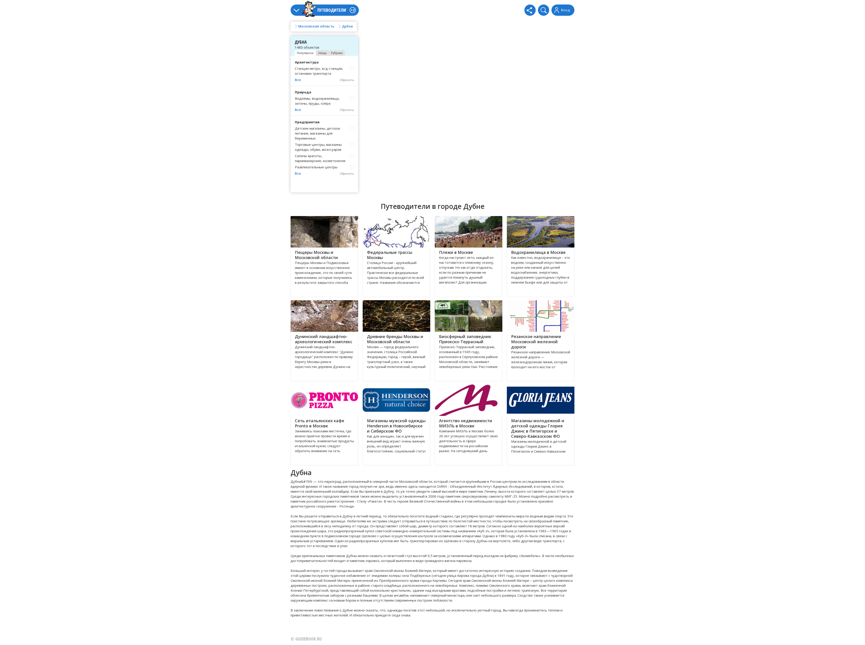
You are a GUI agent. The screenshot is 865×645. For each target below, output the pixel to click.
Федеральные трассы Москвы (389, 255)
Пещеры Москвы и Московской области (316, 255)
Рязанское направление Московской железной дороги (536, 342)
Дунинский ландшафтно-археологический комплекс (323, 339)
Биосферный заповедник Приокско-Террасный (465, 339)
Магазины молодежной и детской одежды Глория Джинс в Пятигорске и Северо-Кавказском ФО (537, 428)
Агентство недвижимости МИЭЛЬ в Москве (465, 423)
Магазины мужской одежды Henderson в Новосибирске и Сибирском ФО (396, 426)
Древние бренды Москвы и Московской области (395, 339)
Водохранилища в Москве (538, 252)
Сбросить (347, 80)
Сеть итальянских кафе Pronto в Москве (319, 423)
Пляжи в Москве (456, 252)
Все (298, 79)
